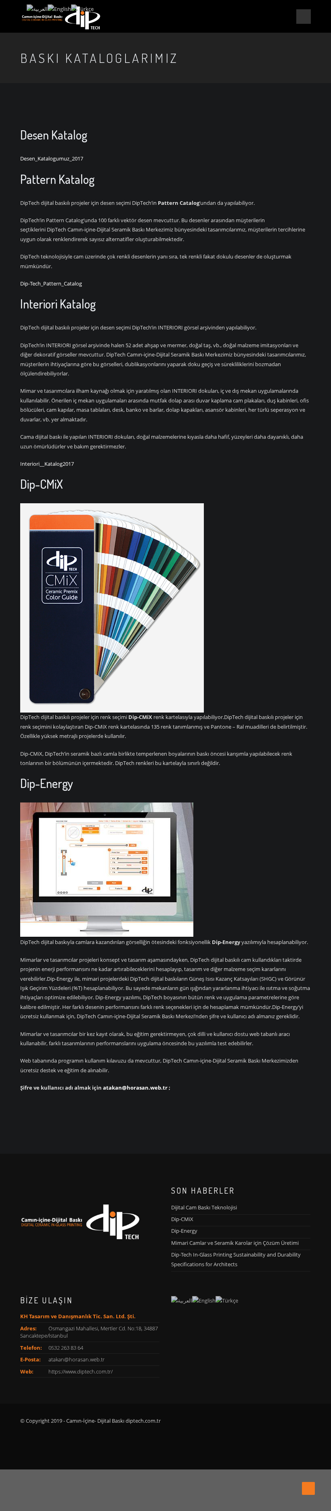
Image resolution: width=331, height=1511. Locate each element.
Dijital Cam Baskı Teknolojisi (204, 1207)
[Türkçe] (227, 1300)
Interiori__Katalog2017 (47, 463)
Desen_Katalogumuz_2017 (51, 158)
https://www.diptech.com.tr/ (80, 1371)
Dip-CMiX (182, 1219)
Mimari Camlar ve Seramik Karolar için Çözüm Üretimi (235, 1242)
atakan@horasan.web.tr (135, 1087)
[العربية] (181, 1300)
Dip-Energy (184, 1230)
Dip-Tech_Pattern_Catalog (51, 283)
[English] (204, 1300)
